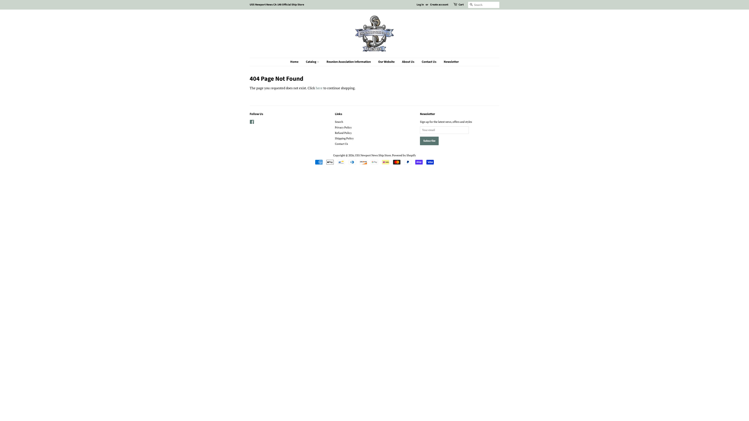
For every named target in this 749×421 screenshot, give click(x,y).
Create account (439, 5)
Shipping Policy (344, 138)
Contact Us (429, 62)
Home (294, 62)
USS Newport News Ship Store (373, 155)
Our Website (386, 62)
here (319, 88)
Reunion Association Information (349, 62)
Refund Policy (343, 133)
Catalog (311, 62)
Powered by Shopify (404, 155)
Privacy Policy (343, 127)
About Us (408, 62)
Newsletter (451, 62)
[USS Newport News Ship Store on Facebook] (252, 122)
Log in (420, 5)
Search (339, 122)
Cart (461, 5)
